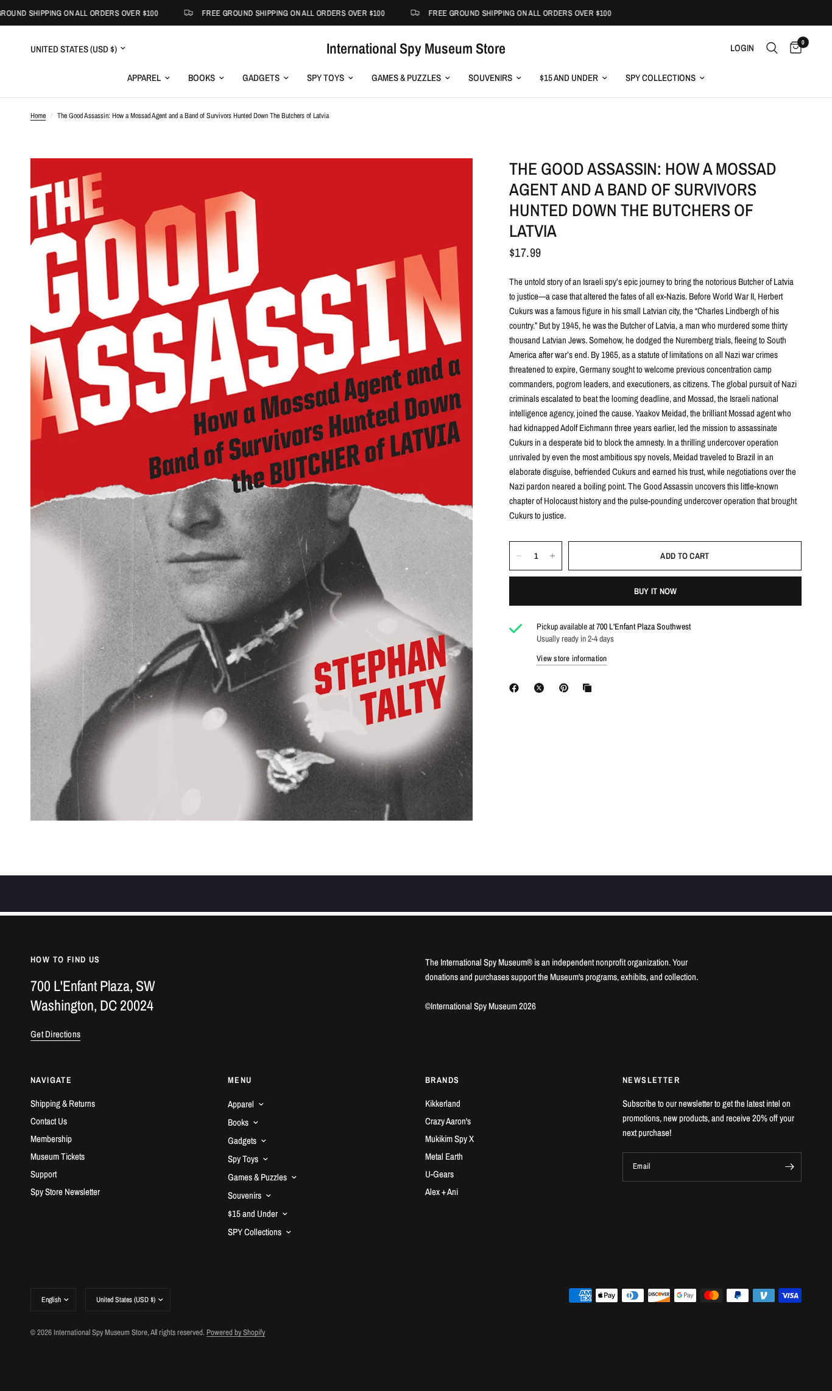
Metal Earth (444, 1156)
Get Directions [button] (55, 1034)
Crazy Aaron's (448, 1121)
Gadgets (261, 77)
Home (38, 116)
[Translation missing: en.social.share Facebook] (516, 688)
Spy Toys (325, 77)
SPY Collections (661, 77)
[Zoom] (447, 183)
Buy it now (655, 591)
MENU (240, 1080)
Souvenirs (490, 77)
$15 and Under (569, 77)
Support (43, 1174)
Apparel (144, 77)
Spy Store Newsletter (65, 1191)
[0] (793, 48)
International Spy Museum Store (416, 48)
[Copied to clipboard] (589, 688)
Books (201, 77)
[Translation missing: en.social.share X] (541, 688)
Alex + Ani (441, 1191)
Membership (51, 1138)
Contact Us (48, 1121)
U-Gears (439, 1174)
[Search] (772, 48)
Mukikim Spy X (449, 1138)
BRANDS (442, 1080)
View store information (572, 658)
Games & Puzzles (406, 77)
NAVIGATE (51, 1080)
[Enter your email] (789, 1167)
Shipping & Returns (62, 1103)
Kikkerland (442, 1103)
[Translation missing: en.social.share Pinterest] (566, 688)
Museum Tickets (57, 1156)
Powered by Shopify (235, 1332)
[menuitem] (148, 78)
